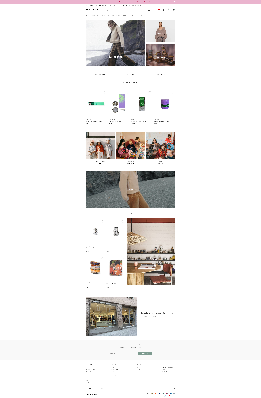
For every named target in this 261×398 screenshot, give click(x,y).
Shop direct (100, 163)
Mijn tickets (113, 371)
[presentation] (87, 104)
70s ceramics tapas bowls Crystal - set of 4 (95, 284)
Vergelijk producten (115, 376)
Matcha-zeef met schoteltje (115, 121)
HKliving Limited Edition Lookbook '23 (115, 283)
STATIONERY (131, 15)
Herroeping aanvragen (115, 373)
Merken (148, 15)
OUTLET (143, 15)
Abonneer (145, 353)
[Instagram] (171, 388)
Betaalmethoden (89, 375)
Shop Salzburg (88, 378)
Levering (87, 376)
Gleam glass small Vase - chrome (93, 247)
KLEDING (98, 15)
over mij (87, 382)
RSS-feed (139, 394)
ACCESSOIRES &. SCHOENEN (114, 15)
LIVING (124, 15)
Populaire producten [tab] (138, 85)
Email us (102, 388)
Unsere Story (155, 320)
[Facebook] (168, 388)
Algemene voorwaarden (90, 369)
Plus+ (136, 394)
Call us (91, 388)
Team (87, 380)
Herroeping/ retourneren (90, 373)
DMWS (132, 394)
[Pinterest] (174, 388)
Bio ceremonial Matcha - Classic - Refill (140, 121)
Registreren (113, 367)
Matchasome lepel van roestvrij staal (94, 121)
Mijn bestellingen (114, 369)
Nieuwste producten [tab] (123, 85)
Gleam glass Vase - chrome (112, 247)
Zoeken (149, 10)
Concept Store (145, 320)
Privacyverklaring (89, 371)
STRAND (93, 15)
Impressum (88, 367)
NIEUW (87, 15)
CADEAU (137, 15)
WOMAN (104, 15)
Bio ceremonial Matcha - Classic (161, 121)
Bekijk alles (130, 215)
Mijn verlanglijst (114, 375)
